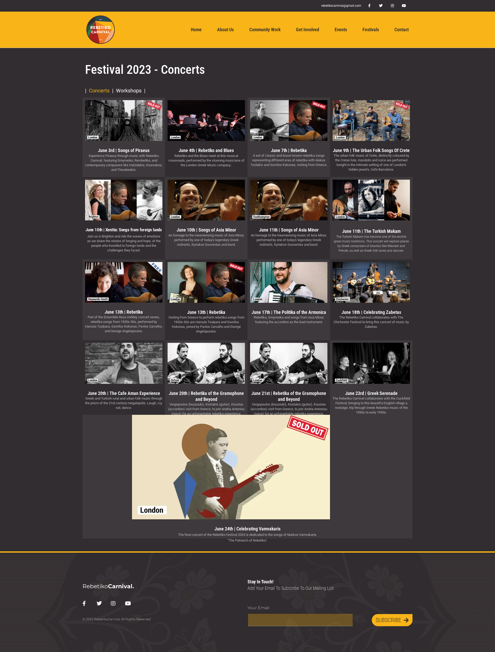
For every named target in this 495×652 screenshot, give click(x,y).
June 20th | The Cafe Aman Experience (124, 393)
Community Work (264, 29)
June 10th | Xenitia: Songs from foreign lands (124, 229)
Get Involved (307, 29)
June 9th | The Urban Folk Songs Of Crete (371, 150)
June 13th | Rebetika (124, 312)
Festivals (370, 29)
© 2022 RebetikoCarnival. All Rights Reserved (116, 619)
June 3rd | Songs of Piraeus (124, 150)
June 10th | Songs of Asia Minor (206, 230)
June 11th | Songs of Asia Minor (289, 230)
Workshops (129, 91)
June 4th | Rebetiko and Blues (206, 150)
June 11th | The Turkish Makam (371, 231)
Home (196, 29)
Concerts (99, 91)
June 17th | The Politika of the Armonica (289, 312)
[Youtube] (404, 6)
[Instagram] (392, 6)
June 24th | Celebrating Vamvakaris (247, 528)
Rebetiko (108, 586)
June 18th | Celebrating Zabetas (371, 312)
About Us (225, 29)
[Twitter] (381, 6)
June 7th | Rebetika (289, 150)
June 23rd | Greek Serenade (371, 393)
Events (341, 29)
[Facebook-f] (369, 6)
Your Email (258, 607)
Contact (401, 29)
